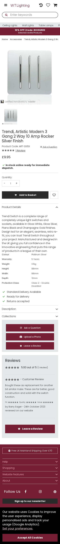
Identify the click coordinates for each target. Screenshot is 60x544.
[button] (5, 115)
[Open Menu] (5, 5)
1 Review (20, 150)
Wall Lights (28, 25)
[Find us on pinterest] (55, 492)
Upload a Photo (32, 336)
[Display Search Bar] (33, 3)
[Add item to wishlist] (54, 195)
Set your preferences (17, 528)
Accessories (16, 39)
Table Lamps (46, 25)
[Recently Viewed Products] (40, 5)
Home (5, 39)
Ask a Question (49, 147)
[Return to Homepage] (20, 5)
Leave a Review (32, 345)
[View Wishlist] (48, 5)
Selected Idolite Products (30, 31)
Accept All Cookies (30, 538)
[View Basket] (55, 5)
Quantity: (7, 177)
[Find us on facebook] (25, 492)
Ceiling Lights (9, 25)
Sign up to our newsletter (30, 501)
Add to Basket (27, 195)
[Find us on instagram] (40, 492)
